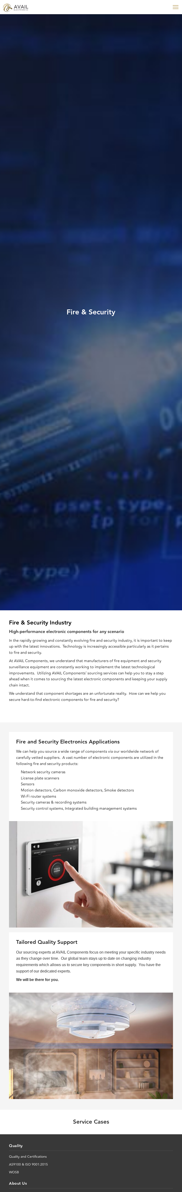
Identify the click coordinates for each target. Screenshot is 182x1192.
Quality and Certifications (28, 1156)
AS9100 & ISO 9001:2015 (28, 1164)
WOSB (14, 1172)
